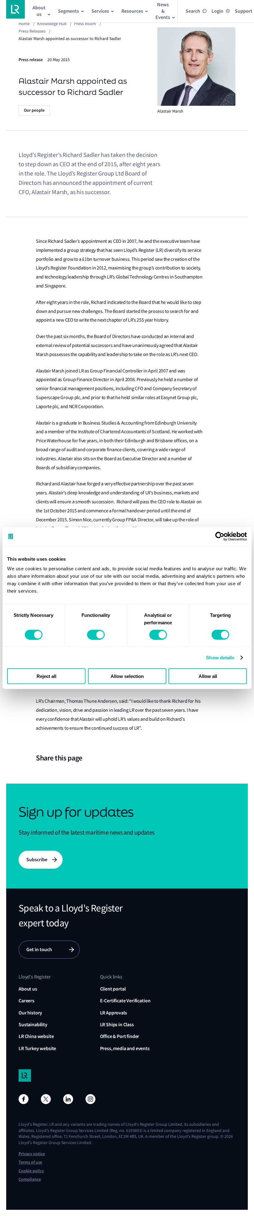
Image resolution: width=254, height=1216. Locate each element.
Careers (26, 1000)
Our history (30, 1012)
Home (24, 23)
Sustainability (33, 1024)
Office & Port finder (119, 1036)
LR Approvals (113, 1012)
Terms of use (30, 1162)
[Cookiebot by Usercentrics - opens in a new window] (220, 536)
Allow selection (127, 676)
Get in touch (39, 949)
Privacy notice (32, 1154)
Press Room (85, 23)
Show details (220, 657)
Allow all (208, 676)
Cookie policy (31, 1171)
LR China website (36, 1036)
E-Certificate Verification (125, 1000)
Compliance (30, 1179)
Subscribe (36, 859)
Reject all (46, 676)
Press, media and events (125, 1048)
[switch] (96, 634)
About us (28, 989)
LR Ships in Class (117, 1024)
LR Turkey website (37, 1048)
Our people (34, 110)
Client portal (113, 989)
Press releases (32, 31)
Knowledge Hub (52, 23)
